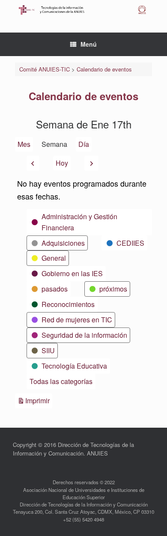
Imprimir (38, 400)
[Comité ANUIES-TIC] (83, 9)
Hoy (62, 163)
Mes (24, 144)
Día (83, 144)
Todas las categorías (61, 381)
